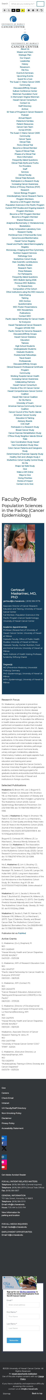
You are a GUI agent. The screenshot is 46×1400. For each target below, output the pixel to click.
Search (5, 4)
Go (40, 3)
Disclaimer (7, 1118)
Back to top (37, 1393)
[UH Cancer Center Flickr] (4, 1162)
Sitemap (6, 1394)
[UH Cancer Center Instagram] (4, 1157)
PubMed (22, 933)
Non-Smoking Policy (11, 1113)
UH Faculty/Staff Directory (14, 1108)
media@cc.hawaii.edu (17, 1227)
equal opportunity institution (24, 1374)
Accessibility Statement (12, 1128)
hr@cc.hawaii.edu (15, 1235)
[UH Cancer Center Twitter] (4, 1148)
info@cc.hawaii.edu (16, 1204)
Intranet (5, 1103)
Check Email (7, 1098)
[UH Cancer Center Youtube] (4, 1167)
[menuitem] (25, 49)
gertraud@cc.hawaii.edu (14, 601)
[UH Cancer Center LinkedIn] (4, 1138)
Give (4, 1088)
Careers (5, 1093)
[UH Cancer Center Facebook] (4, 1143)
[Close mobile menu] (25, 32)
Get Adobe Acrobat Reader (14, 1175)
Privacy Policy (8, 1123)
